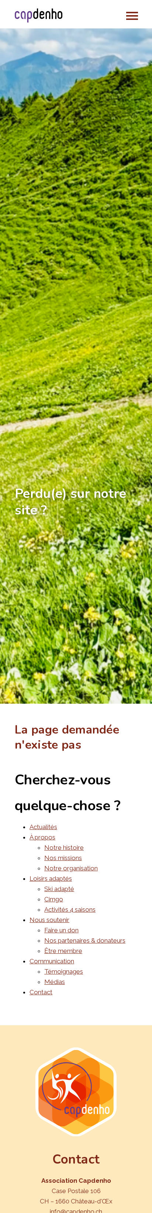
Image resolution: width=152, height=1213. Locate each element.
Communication (52, 961)
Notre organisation (71, 868)
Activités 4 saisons (70, 909)
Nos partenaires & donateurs (84, 940)
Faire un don (61, 930)
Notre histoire (64, 847)
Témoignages (63, 971)
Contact (41, 992)
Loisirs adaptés (51, 878)
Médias (54, 981)
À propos (42, 837)
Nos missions (63, 858)
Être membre (63, 950)
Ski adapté (59, 889)
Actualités (43, 827)
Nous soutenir (49, 919)
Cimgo (53, 899)
